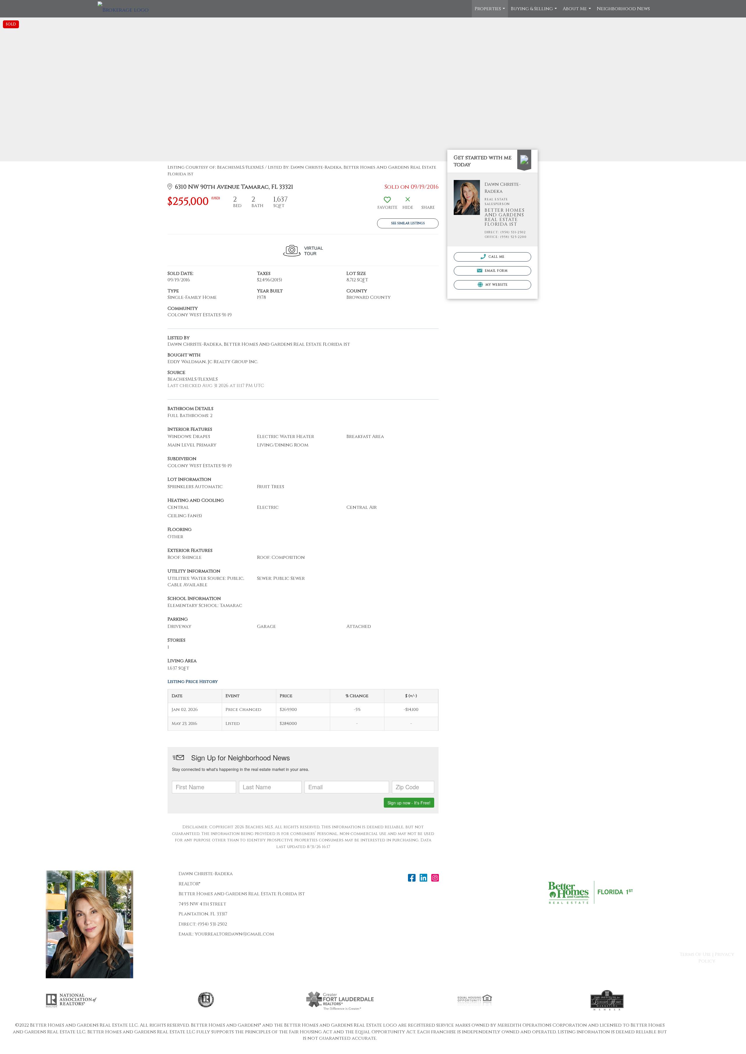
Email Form (495, 271)
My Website (496, 285)
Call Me (496, 257)
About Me (577, 11)
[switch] (387, 205)
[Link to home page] (126, 8)
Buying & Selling (534, 11)
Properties (490, 11)
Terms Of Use (695, 954)
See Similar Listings (408, 223)
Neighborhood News (623, 9)
